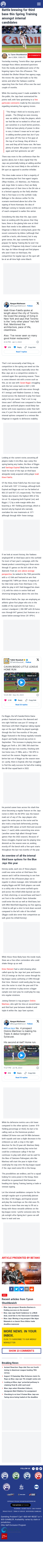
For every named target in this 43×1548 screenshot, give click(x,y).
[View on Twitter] (37, 305)
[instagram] (37, 1468)
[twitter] (16, 1289)
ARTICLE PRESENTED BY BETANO (21, 1258)
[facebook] (11, 1289)
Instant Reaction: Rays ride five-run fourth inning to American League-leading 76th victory (21, 1370)
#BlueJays (9, 1028)
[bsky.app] (21, 1289)
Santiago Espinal (12, 467)
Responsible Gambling (33, 1511)
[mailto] (26, 1289)
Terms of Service (19, 1511)
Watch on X (31, 676)
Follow (30, 306)
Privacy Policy (7, 1511)
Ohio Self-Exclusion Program (13, 1525)
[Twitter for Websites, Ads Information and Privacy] (38, 342)
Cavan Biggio (25, 382)
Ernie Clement (8, 969)
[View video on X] (21, 682)
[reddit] (31, 1289)
